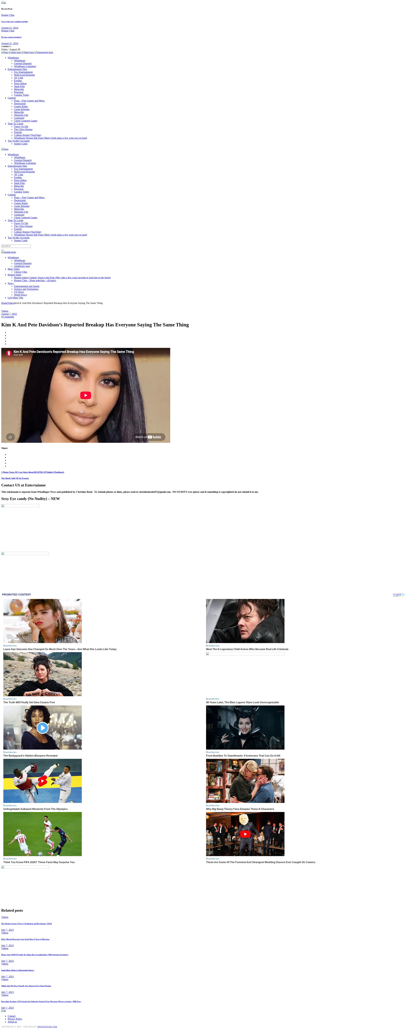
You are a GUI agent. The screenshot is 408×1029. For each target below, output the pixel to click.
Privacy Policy (15, 1019)
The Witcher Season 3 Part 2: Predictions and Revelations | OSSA (26, 924)
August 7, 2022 (9, 314)
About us (12, 1021)
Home (4, 303)
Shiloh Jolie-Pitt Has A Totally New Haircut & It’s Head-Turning (26, 986)
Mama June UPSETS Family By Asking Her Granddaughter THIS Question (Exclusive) (34, 955)
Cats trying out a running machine (14, 21)
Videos (11, 303)
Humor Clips (7, 15)
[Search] (2, 250)
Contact (11, 1016)
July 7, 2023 (7, 930)
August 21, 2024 (9, 27)
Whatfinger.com (47, 1027)
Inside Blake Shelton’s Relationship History (17, 970)
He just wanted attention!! (11, 37)
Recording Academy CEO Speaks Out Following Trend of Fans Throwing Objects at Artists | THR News (41, 1001)
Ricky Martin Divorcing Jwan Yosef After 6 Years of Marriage (25, 939)
